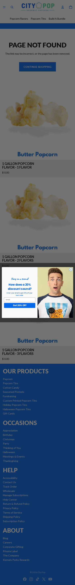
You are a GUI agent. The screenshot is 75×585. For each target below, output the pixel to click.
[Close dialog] (70, 269)
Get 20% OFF (20, 305)
